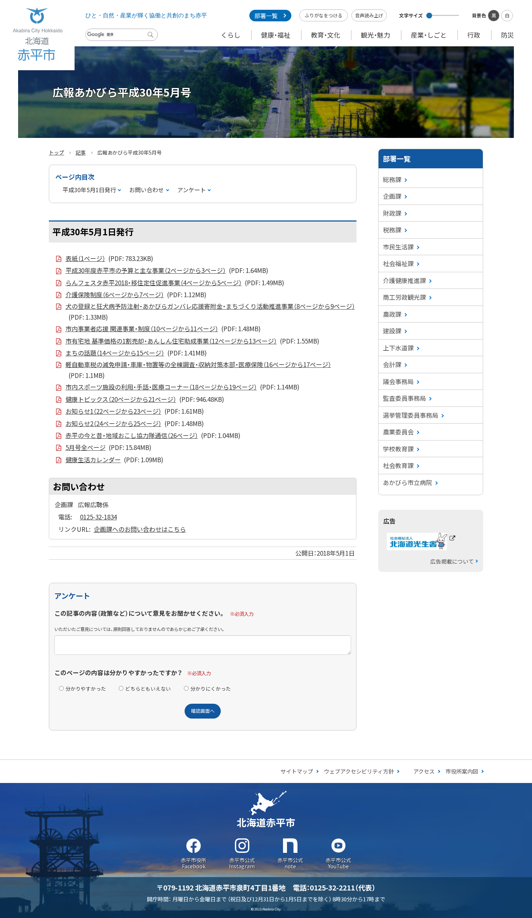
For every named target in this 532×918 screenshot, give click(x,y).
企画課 (392, 196)
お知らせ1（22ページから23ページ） (135, 411)
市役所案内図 (462, 771)
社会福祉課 (398, 263)
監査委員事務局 (404, 398)
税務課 (392, 229)
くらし (230, 34)
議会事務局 (398, 381)
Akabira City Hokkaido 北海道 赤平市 (37, 35)
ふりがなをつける (323, 15)
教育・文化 (325, 34)
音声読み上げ (369, 15)
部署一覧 (266, 15)
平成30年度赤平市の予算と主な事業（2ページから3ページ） (167, 270)
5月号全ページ (108, 447)
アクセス (424, 771)
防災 (507, 34)
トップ (56, 152)
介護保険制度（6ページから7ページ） (136, 294)
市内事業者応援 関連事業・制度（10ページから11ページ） (163, 328)
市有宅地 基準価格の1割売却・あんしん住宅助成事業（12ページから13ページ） (192, 340)
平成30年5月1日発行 (89, 189)
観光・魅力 (375, 34)
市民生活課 (398, 246)
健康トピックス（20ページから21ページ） (145, 399)
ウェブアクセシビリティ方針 (359, 771)
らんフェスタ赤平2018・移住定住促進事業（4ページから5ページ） (175, 282)
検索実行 (152, 40)
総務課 (392, 179)
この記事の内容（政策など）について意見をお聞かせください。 (139, 613)
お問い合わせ (146, 189)
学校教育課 (398, 448)
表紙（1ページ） (109, 258)
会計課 (392, 364)
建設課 (392, 330)
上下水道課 (398, 347)
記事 (81, 152)
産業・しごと (429, 34)
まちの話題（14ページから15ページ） (136, 352)
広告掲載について (452, 561)
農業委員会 (398, 431)
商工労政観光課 (404, 297)
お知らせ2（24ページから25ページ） (135, 423)
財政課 (392, 213)
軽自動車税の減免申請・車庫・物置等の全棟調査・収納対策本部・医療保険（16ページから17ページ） (198, 370)
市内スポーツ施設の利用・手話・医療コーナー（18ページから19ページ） (182, 386)
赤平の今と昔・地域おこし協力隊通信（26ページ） (153, 435)
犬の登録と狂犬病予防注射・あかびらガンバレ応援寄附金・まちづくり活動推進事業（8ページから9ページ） (210, 311)
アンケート (191, 189)
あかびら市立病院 (407, 482)
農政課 (392, 314)
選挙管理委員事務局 (410, 415)
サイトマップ (296, 771)
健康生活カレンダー (114, 459)
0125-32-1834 (98, 516)
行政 (473, 34)
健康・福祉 (275, 34)
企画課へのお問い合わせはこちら (140, 529)
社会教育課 (398, 465)
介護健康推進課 (404, 280)
